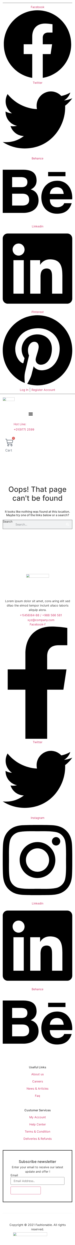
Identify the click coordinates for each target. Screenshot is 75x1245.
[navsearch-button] (9, 459)
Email (14, 1175)
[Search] (67, 524)
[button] (30, 414)
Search (7, 521)
